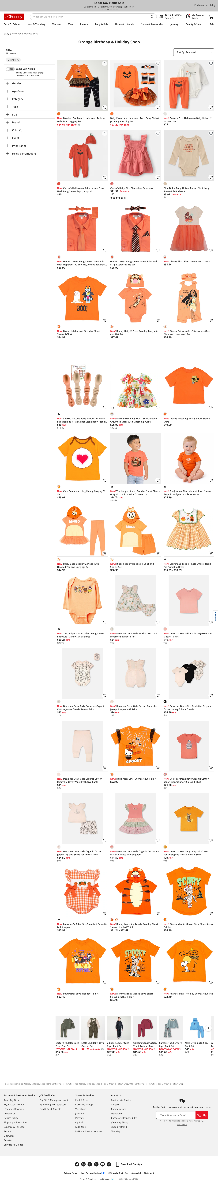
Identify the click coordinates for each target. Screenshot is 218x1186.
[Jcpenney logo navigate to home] (14, 17)
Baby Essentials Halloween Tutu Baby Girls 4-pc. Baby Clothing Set (134, 120)
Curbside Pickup (84, 1104)
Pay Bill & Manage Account (54, 1100)
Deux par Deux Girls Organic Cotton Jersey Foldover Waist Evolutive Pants (79, 780)
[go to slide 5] (114, 9)
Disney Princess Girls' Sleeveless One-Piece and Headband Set (187, 332)
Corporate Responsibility (124, 1117)
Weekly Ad (80, 1108)
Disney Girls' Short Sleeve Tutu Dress (187, 261)
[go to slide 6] (117, 9)
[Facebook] (90, 1164)
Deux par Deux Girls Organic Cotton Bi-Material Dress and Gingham (134, 853)
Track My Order (12, 1100)
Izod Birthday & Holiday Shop (170, 1083)
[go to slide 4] (111, 9)
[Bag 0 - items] (211, 17)
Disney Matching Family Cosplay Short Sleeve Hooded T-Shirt (134, 925)
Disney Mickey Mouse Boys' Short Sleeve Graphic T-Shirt (131, 995)
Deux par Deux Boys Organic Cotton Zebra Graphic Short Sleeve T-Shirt (186, 853)
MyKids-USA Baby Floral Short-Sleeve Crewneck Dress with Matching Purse (133, 420)
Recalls (7, 1131)
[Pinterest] (96, 1164)
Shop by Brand (119, 1126)
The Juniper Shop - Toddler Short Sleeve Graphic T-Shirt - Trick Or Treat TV (135, 493)
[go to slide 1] (102, 9)
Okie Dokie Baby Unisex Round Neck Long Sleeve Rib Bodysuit (186, 190)
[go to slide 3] (108, 9)
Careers (115, 1104)
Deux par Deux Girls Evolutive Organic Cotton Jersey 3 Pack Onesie (187, 708)
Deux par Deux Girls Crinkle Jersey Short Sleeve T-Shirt (189, 635)
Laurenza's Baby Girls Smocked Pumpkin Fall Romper (82, 925)
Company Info (118, 1108)
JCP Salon (80, 1113)
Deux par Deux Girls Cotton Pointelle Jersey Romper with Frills (133, 708)
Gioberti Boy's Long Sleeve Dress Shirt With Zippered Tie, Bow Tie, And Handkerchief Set (82, 263)
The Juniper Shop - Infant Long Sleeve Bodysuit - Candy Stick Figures (80, 635)
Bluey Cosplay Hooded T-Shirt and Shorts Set (132, 565)
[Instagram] (84, 1164)
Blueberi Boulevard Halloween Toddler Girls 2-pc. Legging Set (81, 120)
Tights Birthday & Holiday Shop (60, 1083)
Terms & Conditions (88, 1179)
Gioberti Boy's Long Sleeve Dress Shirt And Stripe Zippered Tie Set (133, 263)
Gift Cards (9, 1135)
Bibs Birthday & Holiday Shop (32, 1083)
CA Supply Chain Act (118, 1173)
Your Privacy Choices (91, 1173)
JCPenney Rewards (14, 1108)
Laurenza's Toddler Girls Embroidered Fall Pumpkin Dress (187, 565)
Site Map (115, 1131)
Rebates (8, 1140)
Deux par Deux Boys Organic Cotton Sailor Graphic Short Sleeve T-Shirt (186, 780)
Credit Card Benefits (50, 1108)
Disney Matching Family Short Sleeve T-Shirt (188, 420)
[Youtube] (103, 1164)
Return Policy (11, 1117)
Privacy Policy (70, 1173)
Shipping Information (15, 1122)
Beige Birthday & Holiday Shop (114, 1083)
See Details (182, 1124)
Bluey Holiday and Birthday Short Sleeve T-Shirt (78, 332)
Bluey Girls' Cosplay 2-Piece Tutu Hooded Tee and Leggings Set (78, 565)
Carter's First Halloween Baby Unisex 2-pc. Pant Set (188, 120)
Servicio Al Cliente (13, 1144)
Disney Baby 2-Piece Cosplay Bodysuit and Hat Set (134, 332)
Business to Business (122, 1100)
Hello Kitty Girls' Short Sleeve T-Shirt (133, 778)
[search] (153, 17)
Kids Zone (80, 1126)
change (41, 73)
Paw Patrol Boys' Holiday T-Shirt (77, 993)
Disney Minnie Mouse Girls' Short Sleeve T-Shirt (189, 925)
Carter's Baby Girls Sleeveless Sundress (131, 188)
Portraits (79, 1117)
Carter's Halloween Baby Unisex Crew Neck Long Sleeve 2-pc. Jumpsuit (80, 190)
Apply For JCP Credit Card (53, 1104)
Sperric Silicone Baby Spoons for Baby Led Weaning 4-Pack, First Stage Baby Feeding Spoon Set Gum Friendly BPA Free (82, 420)
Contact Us (9, 1113)
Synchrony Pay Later (14, 1126)
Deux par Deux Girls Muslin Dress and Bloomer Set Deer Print (134, 635)
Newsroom (117, 1113)
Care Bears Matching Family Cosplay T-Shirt (81, 493)
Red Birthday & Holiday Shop (87, 1083)
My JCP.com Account (14, 1104)
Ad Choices (105, 1179)
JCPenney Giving (119, 1122)
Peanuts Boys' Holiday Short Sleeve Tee (188, 993)
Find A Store (81, 1100)
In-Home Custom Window (88, 1131)
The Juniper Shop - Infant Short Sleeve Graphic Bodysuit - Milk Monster (187, 493)
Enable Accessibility (204, 5)
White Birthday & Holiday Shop (143, 1083)
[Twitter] (77, 1164)
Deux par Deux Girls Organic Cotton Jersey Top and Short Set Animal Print (79, 853)
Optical (79, 1122)
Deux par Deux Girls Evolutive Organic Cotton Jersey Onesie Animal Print (81, 708)
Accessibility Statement (143, 1173)
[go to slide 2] (105, 9)
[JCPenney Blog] (109, 1164)
